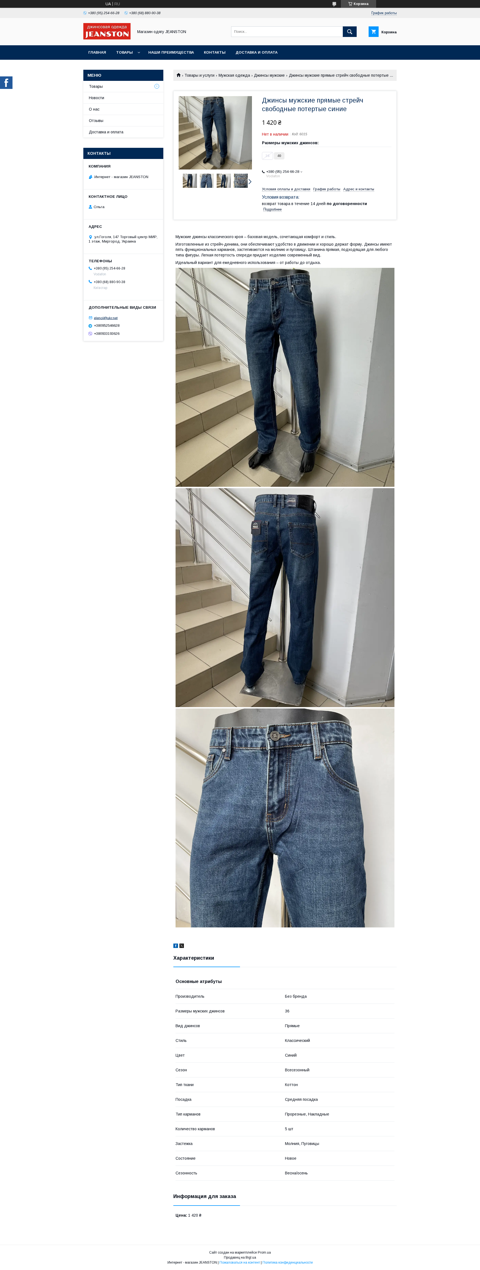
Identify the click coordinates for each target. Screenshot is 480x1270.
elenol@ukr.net (106, 318)
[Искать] (350, 31)
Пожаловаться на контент (239, 1262)
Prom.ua (264, 1252)
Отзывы (96, 120)
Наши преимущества (171, 52)
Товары (124, 52)
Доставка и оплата (257, 52)
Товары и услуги (199, 75)
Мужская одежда (234, 75)
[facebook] (175, 946)
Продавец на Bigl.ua (240, 1257)
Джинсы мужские (269, 75)
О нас (94, 109)
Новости (96, 98)
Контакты (215, 52)
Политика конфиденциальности (287, 1262)
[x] (181, 946)
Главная (97, 52)
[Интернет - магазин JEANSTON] (107, 38)
